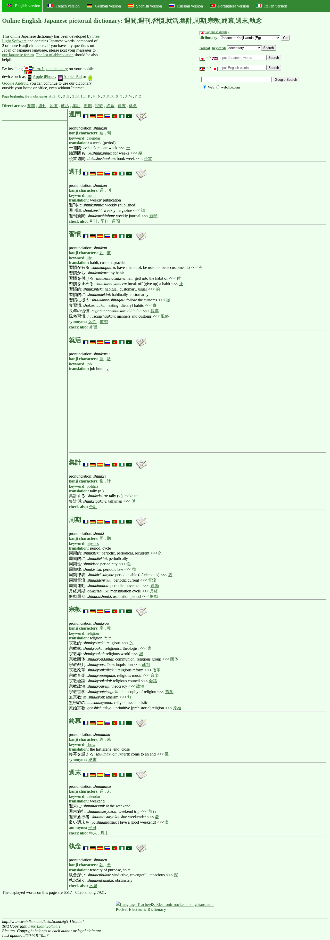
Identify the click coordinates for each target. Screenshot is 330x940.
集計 (76, 105)
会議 (153, 681)
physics (93, 543)
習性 (92, 321)
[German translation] (93, 114)
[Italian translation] (122, 114)
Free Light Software (44, 926)
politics (92, 486)
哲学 (169, 691)
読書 (148, 158)
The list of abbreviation (54, 55)
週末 (122, 105)
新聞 (153, 216)
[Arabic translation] (129, 114)
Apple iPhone (44, 76)
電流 (152, 580)
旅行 (152, 811)
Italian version (275, 6)
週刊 (42, 105)
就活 (65, 105)
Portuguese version (233, 6)
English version (27, 6)
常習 (93, 327)
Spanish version (149, 6)
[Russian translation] (107, 114)
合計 (93, 506)
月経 (154, 591)
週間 (31, 105)
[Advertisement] (138, 62)
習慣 (54, 105)
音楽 (155, 675)
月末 (104, 833)
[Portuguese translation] (114, 114)
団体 (174, 659)
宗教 (99, 105)
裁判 (146, 664)
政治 (140, 686)
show (91, 744)
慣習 (104, 321)
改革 (156, 670)
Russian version (190, 6)
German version (108, 6)
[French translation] (85, 114)
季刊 (104, 221)
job (89, 364)
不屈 (93, 885)
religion (93, 633)
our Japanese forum (18, 55)
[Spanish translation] (100, 114)
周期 (88, 105)
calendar (93, 138)
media (91, 195)
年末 (93, 833)
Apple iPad (72, 76)
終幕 (110, 105)
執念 (133, 105)
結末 (92, 759)
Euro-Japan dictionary (50, 69)
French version (67, 6)
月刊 (93, 221)
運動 (155, 585)
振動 (154, 596)
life (89, 258)
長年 (155, 311)
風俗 (165, 316)
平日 (92, 827)
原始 (177, 708)
